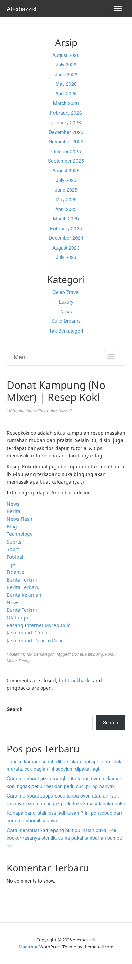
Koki (109, 654)
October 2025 (66, 151)
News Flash (19, 519)
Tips (11, 564)
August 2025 (66, 170)
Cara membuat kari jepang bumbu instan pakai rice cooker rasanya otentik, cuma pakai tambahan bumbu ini (64, 838)
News (66, 311)
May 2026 (66, 83)
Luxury (66, 301)
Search (15, 709)
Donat (77, 654)
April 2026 (66, 93)
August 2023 (66, 247)
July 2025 (66, 180)
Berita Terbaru (23, 587)
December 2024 (66, 237)
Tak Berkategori (66, 330)
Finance (15, 572)
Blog (12, 526)
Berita (13, 511)
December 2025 (66, 132)
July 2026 (66, 64)
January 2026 (66, 122)
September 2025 (66, 160)
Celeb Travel (66, 292)
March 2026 (66, 103)
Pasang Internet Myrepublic (38, 625)
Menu (21, 356)
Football (16, 557)
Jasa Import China (27, 632)
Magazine (28, 947)
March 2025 (66, 218)
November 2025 (66, 141)
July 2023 (66, 257)
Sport (13, 549)
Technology (19, 534)
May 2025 (66, 199)
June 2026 (66, 74)
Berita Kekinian (24, 595)
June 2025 (66, 189)
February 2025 (66, 228)
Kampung (94, 654)
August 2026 (66, 55)
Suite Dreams (66, 320)
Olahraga (17, 617)
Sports (14, 541)
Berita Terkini (22, 579)
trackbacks (80, 680)
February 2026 (66, 112)
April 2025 (66, 208)
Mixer (12, 660)
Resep (25, 660)
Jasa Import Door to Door (35, 640)
